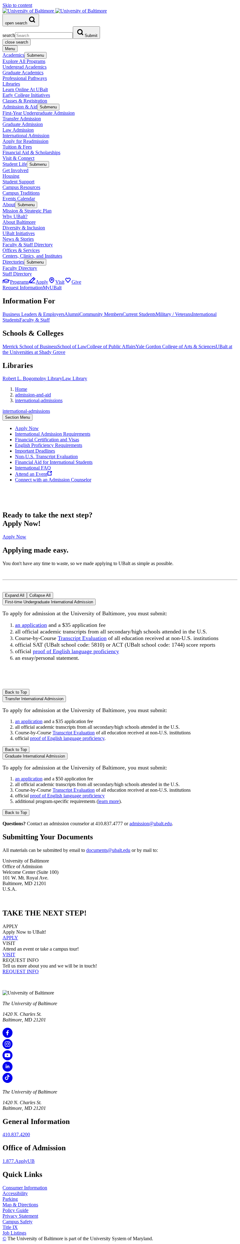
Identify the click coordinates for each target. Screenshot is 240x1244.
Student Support (18, 181)
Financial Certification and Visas (47, 439)
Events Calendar (18, 198)
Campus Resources (21, 187)
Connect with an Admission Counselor (53, 479)
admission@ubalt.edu (150, 823)
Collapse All (40, 595)
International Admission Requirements (52, 434)
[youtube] (7, 1058)
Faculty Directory (19, 268)
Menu (10, 48)
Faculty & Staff (34, 320)
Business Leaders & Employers (33, 314)
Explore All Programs (23, 61)
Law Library (74, 378)
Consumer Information (24, 1187)
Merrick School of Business (29, 346)
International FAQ (33, 467)
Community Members (100, 314)
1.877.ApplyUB (18, 1161)
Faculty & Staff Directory (27, 244)
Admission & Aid (19, 106)
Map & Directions (20, 1204)
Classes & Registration (24, 100)
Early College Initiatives (26, 95)
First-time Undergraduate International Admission (49, 602)
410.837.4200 (16, 1134)
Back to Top (16, 692)
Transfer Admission (21, 118)
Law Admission (18, 130)
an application (31, 625)
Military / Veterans (174, 314)
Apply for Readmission (25, 141)
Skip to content (17, 5)
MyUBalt (52, 287)
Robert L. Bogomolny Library (32, 378)
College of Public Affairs (111, 346)
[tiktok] (7, 1081)
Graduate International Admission (35, 756)
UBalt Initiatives (18, 233)
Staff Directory (17, 273)
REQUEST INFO (20, 971)
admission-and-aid (33, 394)
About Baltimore (19, 222)
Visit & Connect (18, 158)
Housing (10, 176)
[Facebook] (7, 1036)
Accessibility (15, 1193)
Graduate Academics (22, 72)
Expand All (14, 595)
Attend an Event (31, 474)
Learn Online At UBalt (25, 89)
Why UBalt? (15, 216)
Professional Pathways (24, 78)
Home (21, 389)
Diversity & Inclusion (23, 227)
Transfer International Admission (34, 698)
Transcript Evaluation (82, 638)
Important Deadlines (35, 451)
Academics (13, 55)
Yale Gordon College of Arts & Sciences (176, 346)
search (8, 35)
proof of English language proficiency (76, 651)
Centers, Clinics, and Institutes (32, 256)
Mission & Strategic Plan (27, 210)
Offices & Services (21, 250)
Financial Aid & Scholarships (31, 152)
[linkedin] (7, 1070)
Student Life (14, 164)
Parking (10, 1199)
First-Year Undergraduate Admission (38, 113)
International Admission (25, 135)
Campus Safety (17, 1221)
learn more (108, 801)
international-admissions (38, 400)
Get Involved (15, 170)
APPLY (10, 937)
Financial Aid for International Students (53, 462)
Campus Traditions (21, 193)
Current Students (139, 314)
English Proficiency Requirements (48, 445)
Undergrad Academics (24, 67)
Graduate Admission (22, 124)
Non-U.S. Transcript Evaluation (46, 456)
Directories (13, 262)
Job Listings (14, 1233)
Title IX (10, 1227)
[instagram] (7, 1047)
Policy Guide (15, 1210)
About (8, 204)
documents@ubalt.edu (108, 850)
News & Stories (18, 239)
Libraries (11, 84)
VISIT (8, 954)
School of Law (72, 346)
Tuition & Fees (17, 147)
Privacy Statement (20, 1216)
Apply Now (27, 428)
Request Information (22, 287)
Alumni (71, 314)
